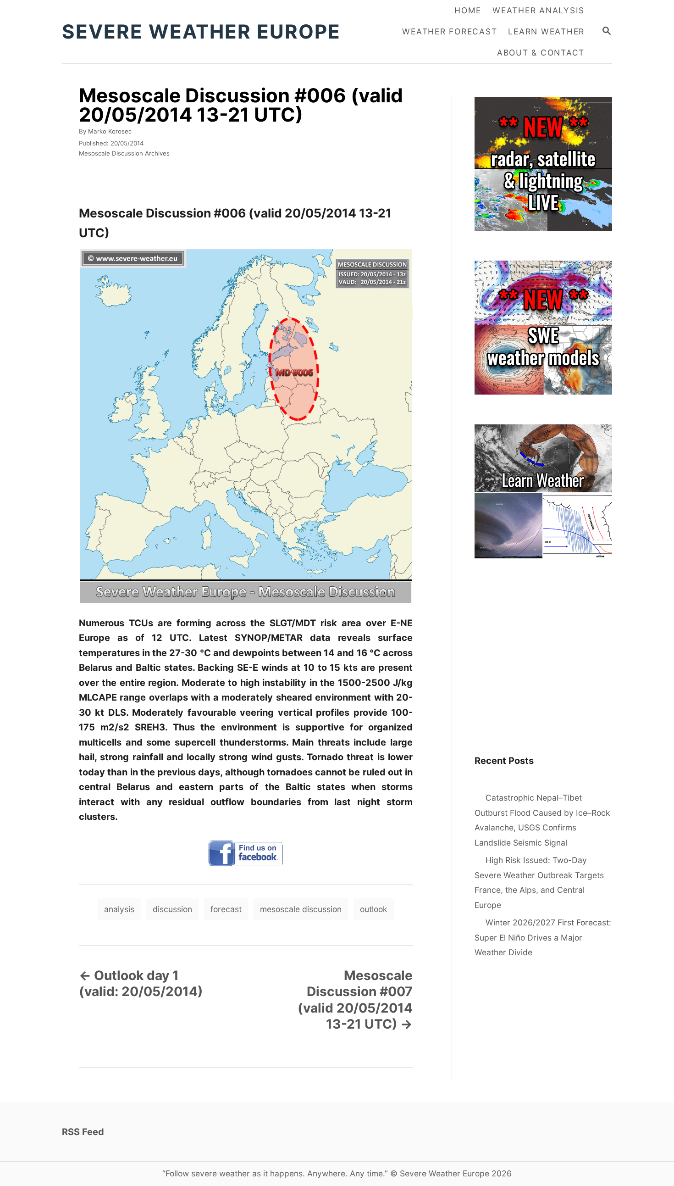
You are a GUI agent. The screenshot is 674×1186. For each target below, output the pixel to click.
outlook (373, 909)
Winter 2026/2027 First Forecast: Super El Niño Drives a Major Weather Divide (543, 937)
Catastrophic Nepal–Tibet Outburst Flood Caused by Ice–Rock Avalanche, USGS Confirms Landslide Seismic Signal (542, 820)
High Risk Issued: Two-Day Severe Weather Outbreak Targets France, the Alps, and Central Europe (539, 882)
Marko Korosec (110, 131)
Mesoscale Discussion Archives (124, 153)
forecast (226, 909)
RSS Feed (83, 1131)
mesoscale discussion (301, 909)
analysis (119, 909)
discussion (172, 909)
